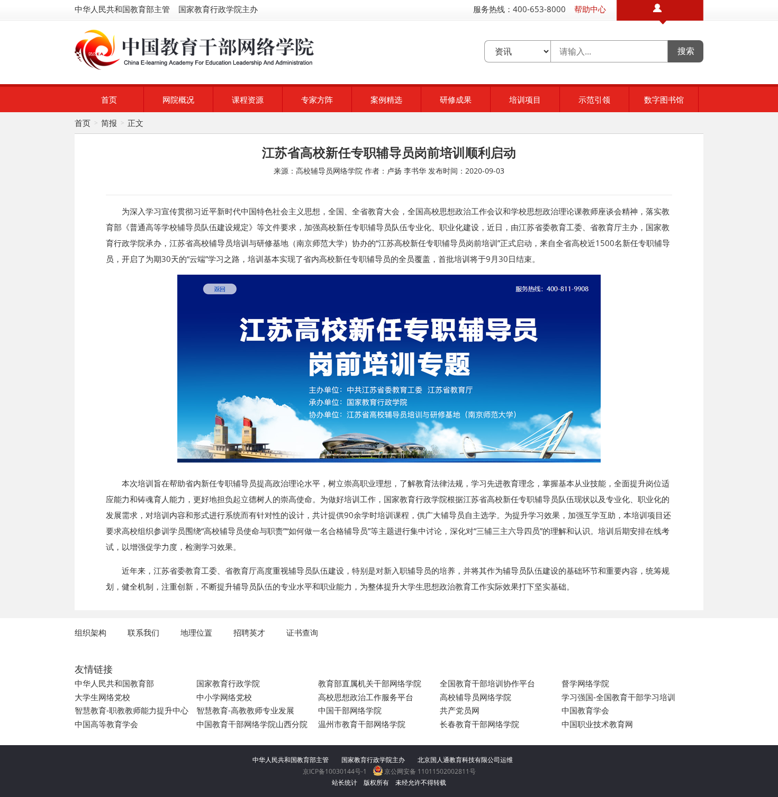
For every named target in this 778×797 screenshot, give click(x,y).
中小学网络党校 (224, 697)
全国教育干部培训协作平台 (487, 683)
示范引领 (594, 99)
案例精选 (386, 99)
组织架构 (90, 632)
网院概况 (178, 99)
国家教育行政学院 (228, 683)
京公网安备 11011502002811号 (429, 771)
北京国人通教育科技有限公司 (459, 759)
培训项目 (525, 99)
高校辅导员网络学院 (475, 697)
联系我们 (143, 632)
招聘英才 (249, 632)
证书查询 (302, 632)
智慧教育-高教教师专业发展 (245, 710)
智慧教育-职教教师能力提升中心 (131, 710)
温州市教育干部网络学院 (361, 724)
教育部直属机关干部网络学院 (369, 683)
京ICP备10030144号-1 (335, 771)
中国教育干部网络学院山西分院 (251, 724)
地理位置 (196, 632)
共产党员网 (460, 710)
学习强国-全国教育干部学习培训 (618, 697)
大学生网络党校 (102, 697)
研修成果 (456, 99)
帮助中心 (590, 9)
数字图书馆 (664, 99)
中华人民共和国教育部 (114, 683)
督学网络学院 (585, 683)
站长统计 (344, 782)
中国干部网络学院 (350, 710)
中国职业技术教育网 (597, 724)
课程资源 (248, 99)
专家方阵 (317, 99)
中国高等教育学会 (106, 724)
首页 (109, 99)
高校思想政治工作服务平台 (365, 697)
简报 (109, 122)
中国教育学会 (585, 710)
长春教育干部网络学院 (479, 724)
